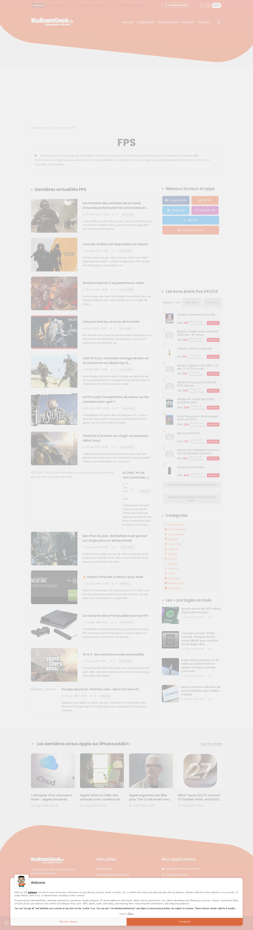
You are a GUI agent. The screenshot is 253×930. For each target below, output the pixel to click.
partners (32, 892)
